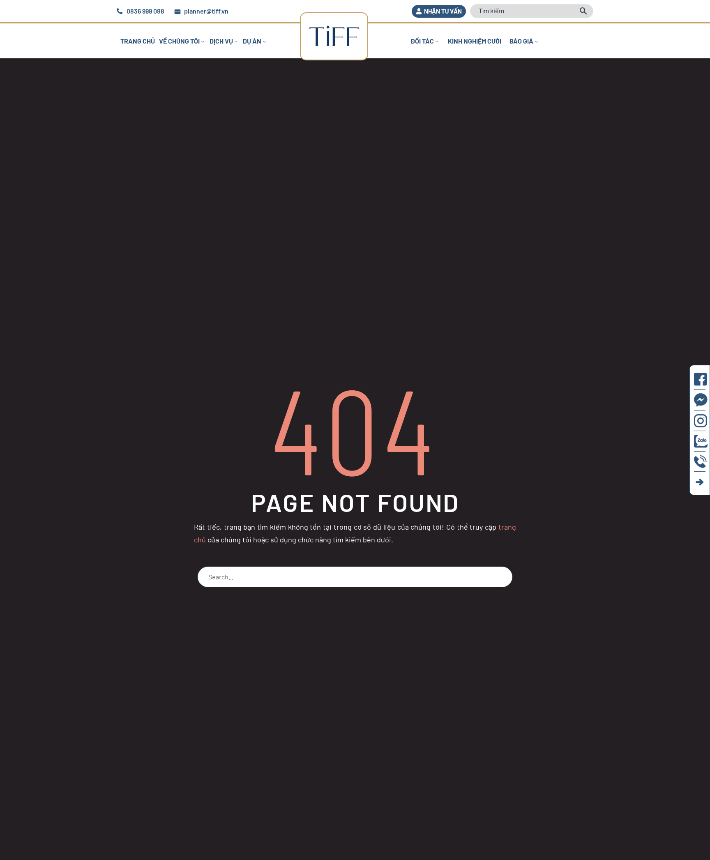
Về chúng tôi (179, 41)
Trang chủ (137, 41)
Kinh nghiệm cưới (474, 41)
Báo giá (521, 41)
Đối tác (422, 41)
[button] (439, 11)
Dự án (252, 41)
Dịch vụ (221, 41)
